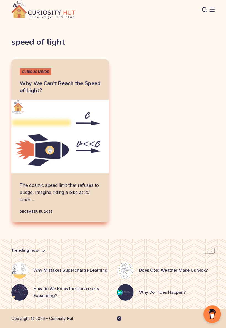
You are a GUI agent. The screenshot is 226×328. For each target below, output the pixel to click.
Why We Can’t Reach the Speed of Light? (60, 87)
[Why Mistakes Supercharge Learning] (19, 270)
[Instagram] (119, 318)
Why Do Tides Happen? (162, 292)
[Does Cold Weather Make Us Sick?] (125, 270)
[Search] (204, 9)
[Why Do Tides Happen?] (125, 292)
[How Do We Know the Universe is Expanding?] (19, 292)
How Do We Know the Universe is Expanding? (66, 292)
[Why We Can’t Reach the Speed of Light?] (60, 136)
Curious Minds (35, 72)
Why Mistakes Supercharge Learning (70, 270)
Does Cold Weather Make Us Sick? (173, 270)
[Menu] (212, 9)
